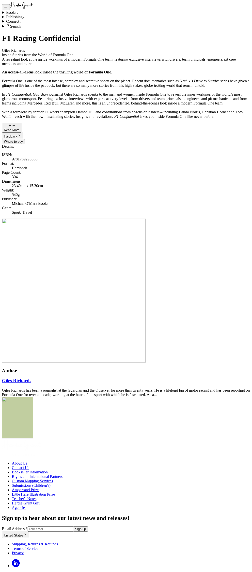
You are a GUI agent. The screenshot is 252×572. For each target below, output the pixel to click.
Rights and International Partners (37, 476)
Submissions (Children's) (31, 485)
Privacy (18, 553)
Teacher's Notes (24, 499)
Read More (11, 130)
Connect (12, 21)
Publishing (14, 17)
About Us (19, 463)
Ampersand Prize (25, 490)
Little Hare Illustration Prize (33, 494)
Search (15, 26)
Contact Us (20, 468)
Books (11, 12)
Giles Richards (16, 380)
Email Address (15, 529)
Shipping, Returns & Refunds (35, 544)
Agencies (19, 507)
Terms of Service (25, 548)
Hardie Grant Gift (25, 503)
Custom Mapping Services (32, 481)
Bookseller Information (30, 472)
